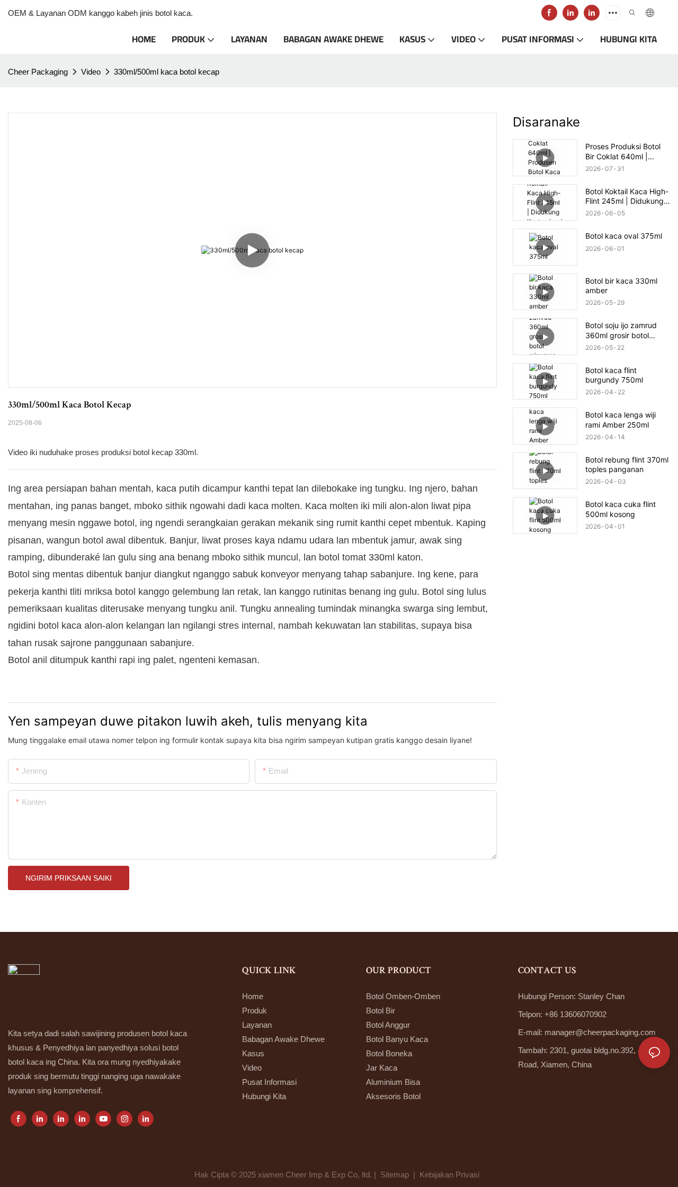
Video (91, 71)
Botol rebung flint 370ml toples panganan (626, 464)
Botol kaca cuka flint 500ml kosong (620, 509)
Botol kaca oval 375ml (623, 235)
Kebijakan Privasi (450, 1174)
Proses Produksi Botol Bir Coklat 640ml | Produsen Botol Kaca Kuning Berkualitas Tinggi (623, 151)
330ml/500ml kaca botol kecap (166, 71)
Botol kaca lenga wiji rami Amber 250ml (620, 419)
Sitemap (394, 1174)
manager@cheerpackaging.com (600, 1032)
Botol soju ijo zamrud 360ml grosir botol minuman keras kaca (621, 330)
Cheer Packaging (38, 71)
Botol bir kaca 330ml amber (621, 285)
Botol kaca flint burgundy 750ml (614, 375)
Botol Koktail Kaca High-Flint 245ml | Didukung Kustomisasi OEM (626, 196)
